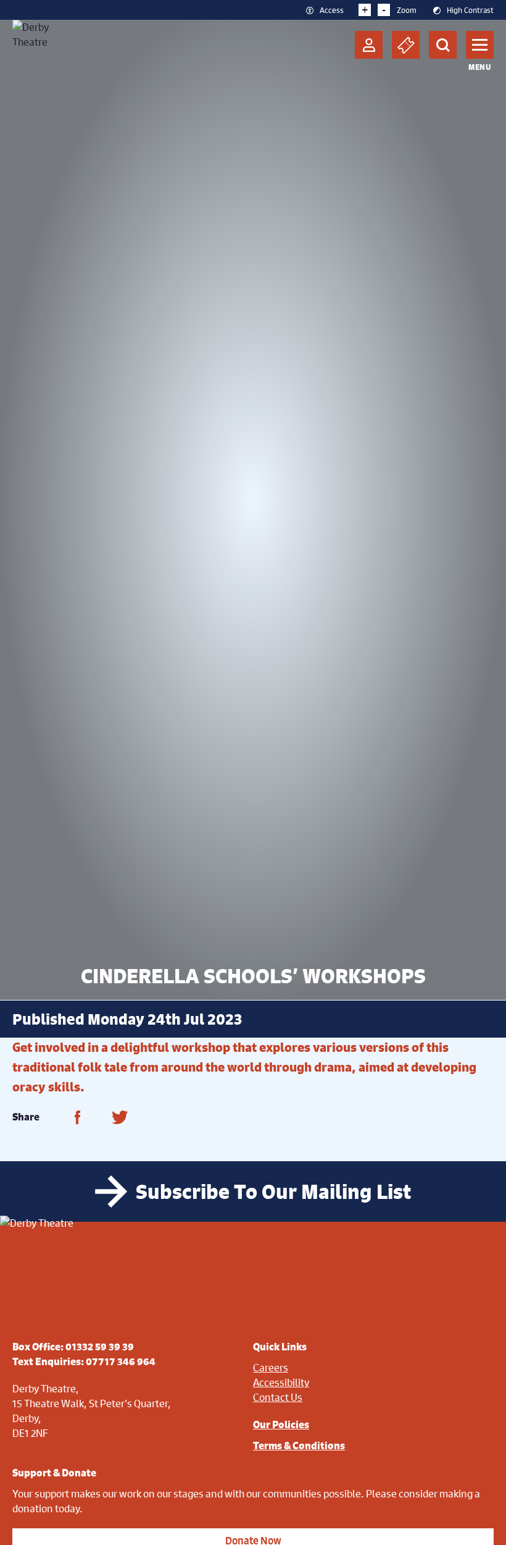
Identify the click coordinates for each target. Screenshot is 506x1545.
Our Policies (281, 1424)
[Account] (369, 45)
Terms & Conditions (299, 1445)
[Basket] (406, 45)
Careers (270, 1367)
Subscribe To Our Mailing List (273, 1191)
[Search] (443, 45)
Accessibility (281, 1382)
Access (332, 9)
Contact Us (277, 1397)
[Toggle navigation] (480, 45)
